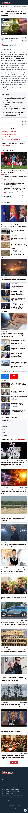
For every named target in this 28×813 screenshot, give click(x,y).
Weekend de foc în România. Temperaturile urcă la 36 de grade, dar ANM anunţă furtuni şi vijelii (14, 491)
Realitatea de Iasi (5, 797)
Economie (6, 186)
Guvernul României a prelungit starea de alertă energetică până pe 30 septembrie (13, 705)
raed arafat (9, 139)
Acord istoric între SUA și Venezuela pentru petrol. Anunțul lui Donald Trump (17, 293)
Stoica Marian (23, 487)
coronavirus (23, 136)
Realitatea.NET (4, 787)
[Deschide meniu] (25, 2)
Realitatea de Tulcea (15, 800)
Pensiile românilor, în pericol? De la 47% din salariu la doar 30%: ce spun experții (18, 342)
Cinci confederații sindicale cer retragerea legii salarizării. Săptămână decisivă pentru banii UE (14, 183)
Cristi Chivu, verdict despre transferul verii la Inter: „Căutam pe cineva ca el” (13, 545)
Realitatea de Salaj (16, 791)
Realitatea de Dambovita (6, 795)
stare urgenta (12, 131)
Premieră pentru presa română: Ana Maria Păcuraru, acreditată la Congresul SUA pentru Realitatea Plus (13, 571)
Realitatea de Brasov (15, 789)
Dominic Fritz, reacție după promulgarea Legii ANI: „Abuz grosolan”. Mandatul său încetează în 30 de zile (18, 306)
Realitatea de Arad (14, 793)
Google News (6, 145)
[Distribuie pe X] (25, 40)
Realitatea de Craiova (22, 460)
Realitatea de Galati (5, 793)
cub (3, 139)
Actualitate (11, 6)
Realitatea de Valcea (6, 789)
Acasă (3, 6)
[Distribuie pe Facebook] (25, 38)
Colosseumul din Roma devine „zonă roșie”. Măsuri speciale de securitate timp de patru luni (13, 651)
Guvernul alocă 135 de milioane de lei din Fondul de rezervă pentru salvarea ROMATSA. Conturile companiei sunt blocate (19, 365)
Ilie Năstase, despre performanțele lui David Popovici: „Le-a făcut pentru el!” (15, 177)
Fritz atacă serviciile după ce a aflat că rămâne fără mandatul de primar (12, 730)
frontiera (15, 136)
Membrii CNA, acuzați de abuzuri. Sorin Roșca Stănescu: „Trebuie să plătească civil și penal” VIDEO (15, 108)
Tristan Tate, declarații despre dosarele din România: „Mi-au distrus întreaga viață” (13, 598)
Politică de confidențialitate (20, 777)
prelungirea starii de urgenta (9, 134)
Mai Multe (14, 762)
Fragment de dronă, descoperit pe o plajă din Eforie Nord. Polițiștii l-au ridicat (19, 253)
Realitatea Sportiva (12, 787)
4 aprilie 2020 (17, 139)
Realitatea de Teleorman (6, 791)
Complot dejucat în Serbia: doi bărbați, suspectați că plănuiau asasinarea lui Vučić (15, 98)
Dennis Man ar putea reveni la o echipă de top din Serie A (18, 411)
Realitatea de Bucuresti (14, 797)
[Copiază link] (22, 38)
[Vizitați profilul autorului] (2, 39)
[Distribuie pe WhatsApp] (22, 40)
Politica (5, 192)
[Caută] (21, 2)
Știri (6, 6)
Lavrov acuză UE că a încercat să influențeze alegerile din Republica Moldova (18, 286)
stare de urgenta (6, 136)
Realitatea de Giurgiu (6, 800)
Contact (3, 777)
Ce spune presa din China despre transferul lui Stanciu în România (13, 171)
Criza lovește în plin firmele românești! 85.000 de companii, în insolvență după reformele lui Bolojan (12, 335)
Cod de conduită (5, 779)
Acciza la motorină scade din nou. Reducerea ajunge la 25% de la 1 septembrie (18, 348)
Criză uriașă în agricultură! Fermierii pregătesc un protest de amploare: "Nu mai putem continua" (15, 114)
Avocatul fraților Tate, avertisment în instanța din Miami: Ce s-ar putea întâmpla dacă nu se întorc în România (14, 678)
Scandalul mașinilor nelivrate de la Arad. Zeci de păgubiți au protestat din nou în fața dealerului (14, 624)
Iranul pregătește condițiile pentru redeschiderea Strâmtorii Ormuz (18, 300)
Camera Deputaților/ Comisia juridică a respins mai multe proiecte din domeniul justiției (12, 757)
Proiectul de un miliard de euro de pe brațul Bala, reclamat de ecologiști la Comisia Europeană (13, 518)
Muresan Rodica (13, 38)
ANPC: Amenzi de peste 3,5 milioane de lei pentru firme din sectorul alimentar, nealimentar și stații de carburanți (18, 356)
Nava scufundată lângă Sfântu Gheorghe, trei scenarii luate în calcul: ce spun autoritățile (13, 464)
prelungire (4, 131)
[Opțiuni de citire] (25, 810)
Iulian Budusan (23, 702)
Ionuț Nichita (24, 542)
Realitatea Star (20, 787)
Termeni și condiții (9, 777)
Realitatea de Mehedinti (17, 795)
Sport (2, 174)
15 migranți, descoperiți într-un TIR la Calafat (15, 103)
